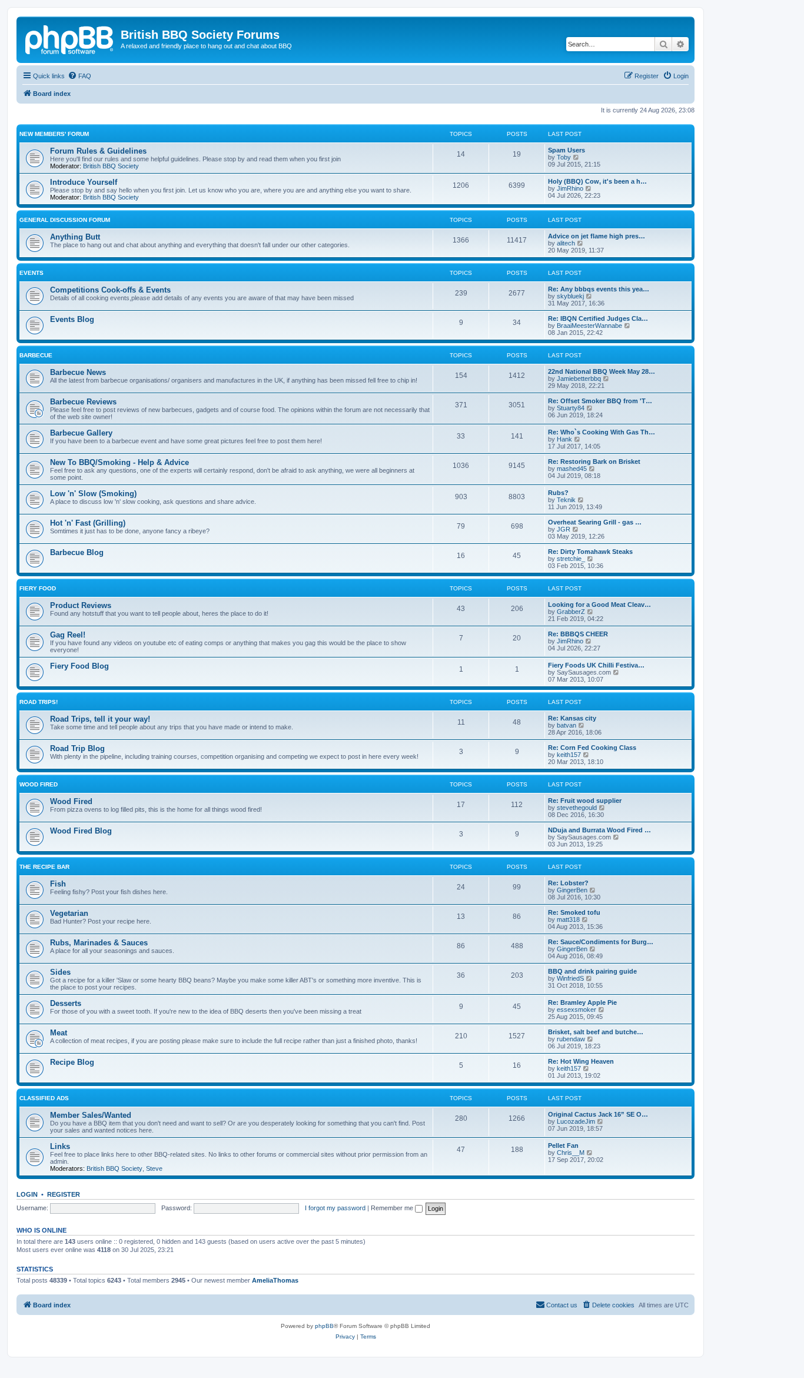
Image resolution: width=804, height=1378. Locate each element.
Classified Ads (44, 1098)
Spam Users (566, 150)
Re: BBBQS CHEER (578, 633)
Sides (60, 972)
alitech (566, 243)
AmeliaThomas (275, 1280)
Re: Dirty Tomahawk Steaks (590, 551)
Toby (564, 157)
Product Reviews (80, 605)
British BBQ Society (111, 166)
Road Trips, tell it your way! (100, 719)
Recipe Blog (72, 1062)
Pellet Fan (563, 1145)
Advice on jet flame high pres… (596, 236)
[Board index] (70, 38)
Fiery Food (37, 588)
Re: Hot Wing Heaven (581, 1061)
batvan (566, 725)
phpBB (324, 1326)
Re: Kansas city (572, 718)
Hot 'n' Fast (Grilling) (87, 523)
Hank (564, 439)
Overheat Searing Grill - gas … (595, 522)
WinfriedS (570, 978)
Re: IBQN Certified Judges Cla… (598, 318)
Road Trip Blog (77, 748)
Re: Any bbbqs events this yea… (598, 289)
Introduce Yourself (83, 182)
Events (31, 273)
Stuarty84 (570, 407)
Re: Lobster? (568, 882)
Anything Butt (75, 237)
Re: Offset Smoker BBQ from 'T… (600, 400)
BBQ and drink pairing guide (592, 971)
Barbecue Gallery (81, 433)
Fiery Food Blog (79, 666)
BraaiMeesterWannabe (589, 325)
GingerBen (572, 890)
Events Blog (72, 319)
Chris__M (570, 1152)
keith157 (569, 754)
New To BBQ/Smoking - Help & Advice (119, 462)
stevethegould (577, 807)
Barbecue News (78, 372)
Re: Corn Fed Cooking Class (592, 747)
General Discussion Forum (64, 220)
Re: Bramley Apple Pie (582, 1002)
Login (27, 1194)
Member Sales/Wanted (90, 1115)
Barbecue (35, 355)
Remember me (393, 1207)
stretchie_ (571, 558)
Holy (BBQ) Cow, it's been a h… (597, 181)
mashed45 (572, 468)
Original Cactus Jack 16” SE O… (598, 1114)
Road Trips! (38, 702)
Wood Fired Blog (81, 830)
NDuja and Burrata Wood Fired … (599, 830)
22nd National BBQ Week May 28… (601, 371)
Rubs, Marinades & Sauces (99, 942)
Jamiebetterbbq (579, 378)
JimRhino (570, 188)
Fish (58, 883)
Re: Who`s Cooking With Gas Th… (601, 432)
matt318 (568, 919)
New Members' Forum (54, 134)
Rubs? (558, 492)
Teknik (566, 499)
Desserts (65, 1003)
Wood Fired (38, 784)
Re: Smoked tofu (574, 912)
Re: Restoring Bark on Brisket (594, 461)
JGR (563, 529)
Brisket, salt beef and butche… (595, 1031)
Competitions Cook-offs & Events (110, 289)
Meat (58, 1032)
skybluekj (570, 296)
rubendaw (571, 1038)
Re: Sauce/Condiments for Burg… (600, 941)
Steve (154, 1168)
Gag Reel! (67, 634)
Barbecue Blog (77, 552)
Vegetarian (69, 913)
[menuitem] (79, 76)
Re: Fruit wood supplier (585, 800)
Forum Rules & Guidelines (98, 151)
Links (60, 1146)
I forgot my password (335, 1207)
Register (63, 1194)
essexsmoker (576, 1009)
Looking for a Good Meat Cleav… (599, 604)
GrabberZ (571, 611)
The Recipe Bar (44, 867)
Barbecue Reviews (83, 401)
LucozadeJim (576, 1121)
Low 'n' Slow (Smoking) (93, 493)
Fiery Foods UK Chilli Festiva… (596, 665)
